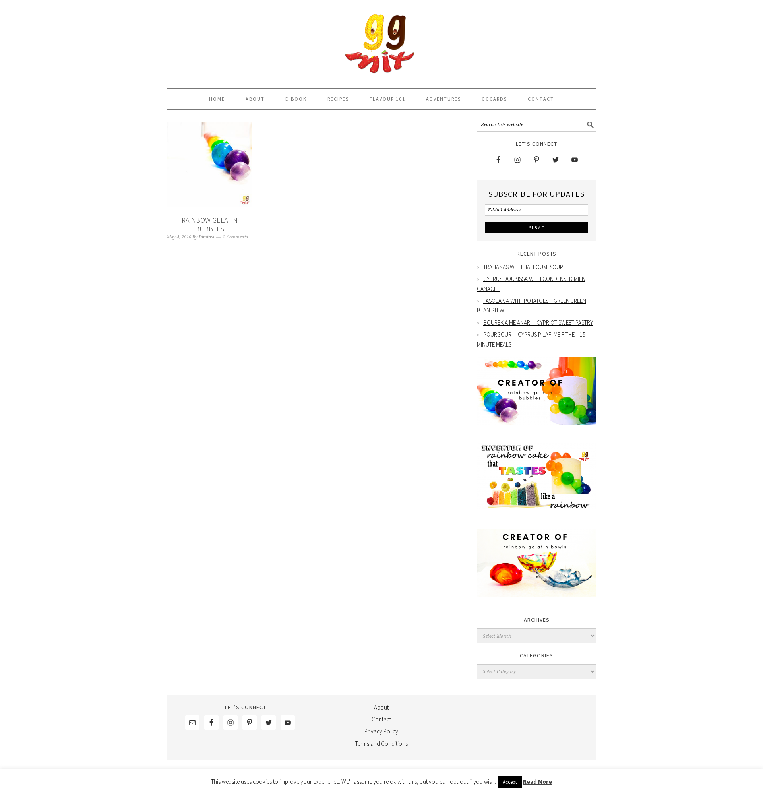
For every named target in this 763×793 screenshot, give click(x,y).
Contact (381, 719)
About (381, 707)
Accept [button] (510, 782)
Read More (537, 781)
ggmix (381, 40)
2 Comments (235, 237)
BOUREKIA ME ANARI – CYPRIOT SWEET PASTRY (538, 322)
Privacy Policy (381, 731)
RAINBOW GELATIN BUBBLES (210, 224)
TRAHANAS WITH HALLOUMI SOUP (523, 267)
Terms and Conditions (381, 743)
